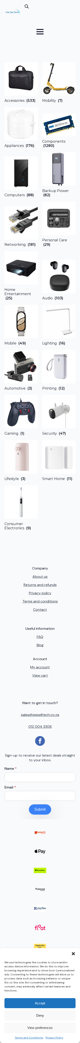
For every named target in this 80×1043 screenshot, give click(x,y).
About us (40, 576)
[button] (73, 953)
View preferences (40, 1028)
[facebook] (40, 741)
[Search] (31, 13)
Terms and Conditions (29, 1037)
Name (10, 768)
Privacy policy (40, 593)
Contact (40, 609)
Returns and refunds (40, 584)
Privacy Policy (54, 1037)
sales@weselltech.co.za (40, 714)
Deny (40, 1015)
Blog (40, 645)
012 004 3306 (40, 726)
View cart (40, 675)
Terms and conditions (40, 601)
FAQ (40, 636)
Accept (40, 1003)
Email (10, 787)
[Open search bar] (26, 6)
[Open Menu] (40, 31)
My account (40, 667)
